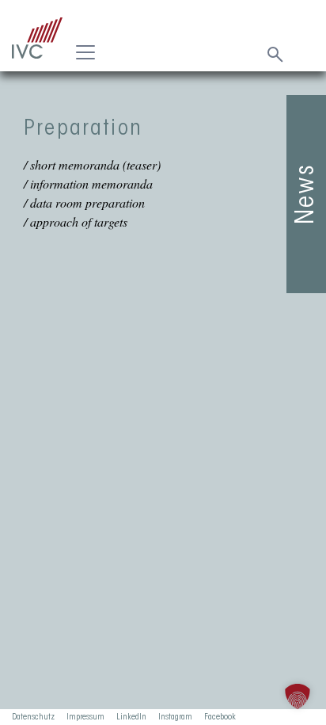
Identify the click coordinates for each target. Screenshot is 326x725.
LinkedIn (131, 717)
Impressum (85, 717)
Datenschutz (33, 717)
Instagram (175, 717)
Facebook (220, 717)
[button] (297, 696)
